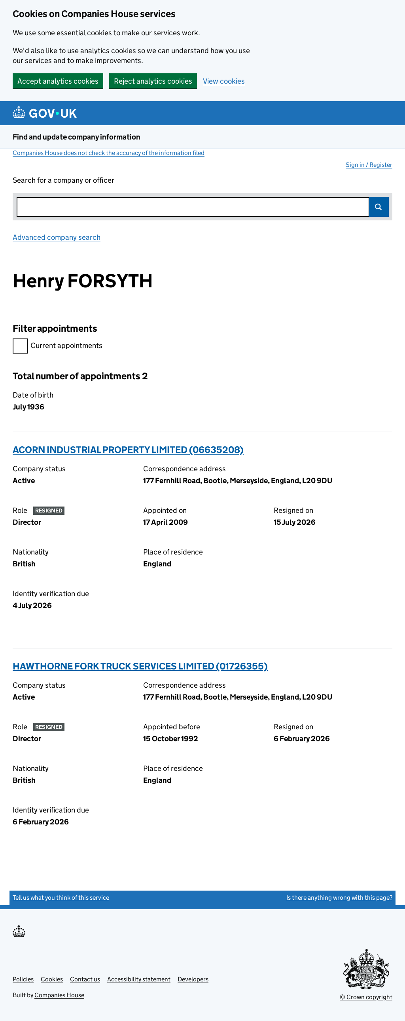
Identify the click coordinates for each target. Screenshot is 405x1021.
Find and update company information (76, 136)
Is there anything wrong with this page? (339, 897)
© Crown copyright (366, 997)
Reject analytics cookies (153, 81)
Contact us (85, 979)
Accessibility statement (138, 979)
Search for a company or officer (63, 180)
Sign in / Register (369, 164)
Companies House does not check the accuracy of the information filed (108, 153)
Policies (23, 979)
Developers (193, 979)
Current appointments (66, 345)
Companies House (59, 995)
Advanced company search (56, 237)
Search (379, 207)
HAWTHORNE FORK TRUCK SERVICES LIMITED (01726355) (140, 666)
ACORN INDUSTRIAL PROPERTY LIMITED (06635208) (128, 449)
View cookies (224, 81)
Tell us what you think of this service (61, 897)
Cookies (52, 979)
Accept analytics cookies (57, 81)
